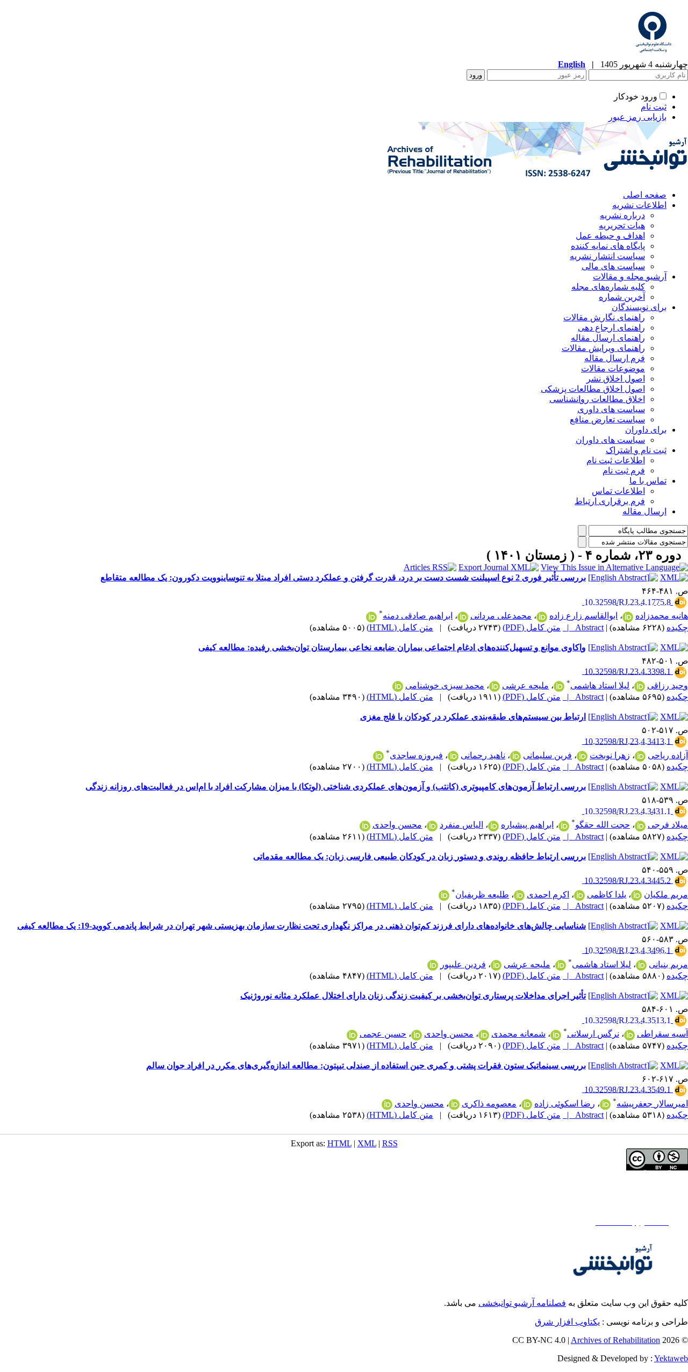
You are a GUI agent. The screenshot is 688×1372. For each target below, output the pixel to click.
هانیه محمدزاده (661, 615)
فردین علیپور (463, 964)
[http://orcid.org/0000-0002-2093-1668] (483, 1035)
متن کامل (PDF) (532, 627)
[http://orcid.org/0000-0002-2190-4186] (640, 826)
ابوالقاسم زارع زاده (583, 615)
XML (366, 1143)
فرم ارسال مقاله (614, 358)
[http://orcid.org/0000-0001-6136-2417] (563, 826)
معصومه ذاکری (489, 1103)
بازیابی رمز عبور (637, 116)
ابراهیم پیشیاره (527, 824)
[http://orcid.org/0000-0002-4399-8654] (453, 756)
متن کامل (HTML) (400, 627)
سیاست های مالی (613, 266)
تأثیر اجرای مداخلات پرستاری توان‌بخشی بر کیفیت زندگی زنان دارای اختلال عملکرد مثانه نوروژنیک (413, 995)
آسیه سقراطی (662, 1033)
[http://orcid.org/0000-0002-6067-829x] (444, 895)
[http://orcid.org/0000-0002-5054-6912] (397, 686)
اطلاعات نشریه (639, 205)
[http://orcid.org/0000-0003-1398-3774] (494, 686)
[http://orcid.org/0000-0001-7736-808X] (526, 1104)
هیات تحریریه (622, 225)
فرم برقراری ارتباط (610, 501)
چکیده (677, 627)
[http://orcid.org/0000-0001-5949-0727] (555, 1035)
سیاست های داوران (610, 439)
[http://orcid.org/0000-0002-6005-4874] (493, 826)
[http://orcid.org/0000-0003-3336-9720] (627, 617)
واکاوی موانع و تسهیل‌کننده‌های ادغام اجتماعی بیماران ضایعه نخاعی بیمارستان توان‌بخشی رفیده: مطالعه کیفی (392, 647)
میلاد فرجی (668, 824)
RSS (390, 1143)
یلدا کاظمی (606, 894)
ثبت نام (653, 106)
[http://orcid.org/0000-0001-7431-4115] (559, 686)
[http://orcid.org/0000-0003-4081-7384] (515, 756)
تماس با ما (647, 480)
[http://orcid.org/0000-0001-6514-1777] (582, 756)
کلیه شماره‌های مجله (608, 286)
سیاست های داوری (611, 409)
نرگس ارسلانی (593, 1033)
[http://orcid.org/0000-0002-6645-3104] (454, 1104)
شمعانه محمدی (518, 1033)
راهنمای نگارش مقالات (604, 317)
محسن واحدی (397, 824)
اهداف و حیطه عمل (610, 235)
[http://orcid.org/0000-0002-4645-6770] (365, 826)
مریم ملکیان (666, 894)
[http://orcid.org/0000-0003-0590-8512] (371, 617)
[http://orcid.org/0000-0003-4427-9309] (352, 1035)
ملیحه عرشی (525, 685)
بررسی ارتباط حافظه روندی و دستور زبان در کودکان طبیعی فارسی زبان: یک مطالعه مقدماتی (419, 856)
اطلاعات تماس (618, 490)
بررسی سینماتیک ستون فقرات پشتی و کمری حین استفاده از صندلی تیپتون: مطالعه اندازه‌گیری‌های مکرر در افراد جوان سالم (366, 1065)
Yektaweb (671, 1358)
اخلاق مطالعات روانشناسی (597, 399)
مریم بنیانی (668, 964)
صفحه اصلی (644, 194)
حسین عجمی (383, 1033)
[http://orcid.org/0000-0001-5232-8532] (541, 617)
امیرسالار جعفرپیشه (652, 1103)
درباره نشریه (622, 215)
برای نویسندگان (639, 307)
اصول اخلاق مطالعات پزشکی (593, 388)
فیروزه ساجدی (416, 755)
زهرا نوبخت (610, 755)
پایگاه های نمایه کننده (608, 245)
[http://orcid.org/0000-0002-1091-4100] (432, 965)
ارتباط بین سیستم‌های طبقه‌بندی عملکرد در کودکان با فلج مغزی (473, 716)
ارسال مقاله (644, 511)
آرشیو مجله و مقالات (629, 276)
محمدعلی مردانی (501, 615)
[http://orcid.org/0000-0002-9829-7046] (579, 895)
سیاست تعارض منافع (607, 419)
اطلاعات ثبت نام (615, 460)
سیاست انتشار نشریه (607, 256)
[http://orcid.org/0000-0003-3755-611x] (519, 895)
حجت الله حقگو (602, 824)
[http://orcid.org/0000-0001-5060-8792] (636, 895)
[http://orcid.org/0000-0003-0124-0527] (629, 1035)
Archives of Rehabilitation (615, 1340)
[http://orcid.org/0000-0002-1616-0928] (605, 1104)
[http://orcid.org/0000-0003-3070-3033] (378, 756)
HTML (339, 1143)
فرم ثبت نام (624, 470)
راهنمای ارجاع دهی (611, 327)
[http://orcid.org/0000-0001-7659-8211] (639, 686)
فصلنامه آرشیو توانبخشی (522, 1303)
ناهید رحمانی (483, 755)
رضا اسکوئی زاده (564, 1103)
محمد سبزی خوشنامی (444, 685)
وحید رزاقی (667, 685)
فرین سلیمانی (547, 755)
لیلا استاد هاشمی (599, 685)
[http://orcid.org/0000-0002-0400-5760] (641, 965)
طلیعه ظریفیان (482, 894)
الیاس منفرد (461, 824)
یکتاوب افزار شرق (567, 1321)
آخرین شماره (622, 296)
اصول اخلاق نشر (615, 378)
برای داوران (645, 429)
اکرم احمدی (548, 894)
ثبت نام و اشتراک (636, 450)
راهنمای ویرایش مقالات (603, 348)
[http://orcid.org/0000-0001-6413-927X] (640, 756)
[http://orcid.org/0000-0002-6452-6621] (432, 826)
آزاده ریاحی (668, 755)
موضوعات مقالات (613, 368)
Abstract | (583, 627)
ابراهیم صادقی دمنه (418, 615)
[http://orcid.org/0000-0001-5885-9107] (462, 617)
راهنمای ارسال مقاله (608, 337)
